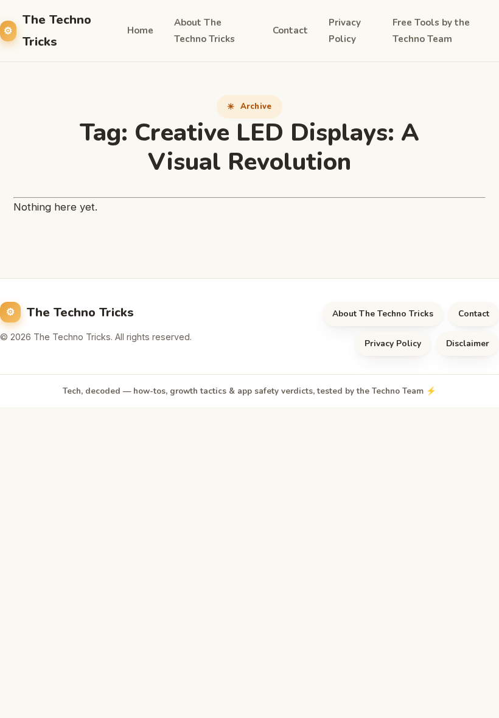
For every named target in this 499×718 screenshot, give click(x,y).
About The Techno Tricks (204, 30)
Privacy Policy (345, 30)
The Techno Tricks (57, 30)
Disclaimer (467, 343)
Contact (290, 30)
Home (140, 30)
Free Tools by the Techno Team (431, 30)
